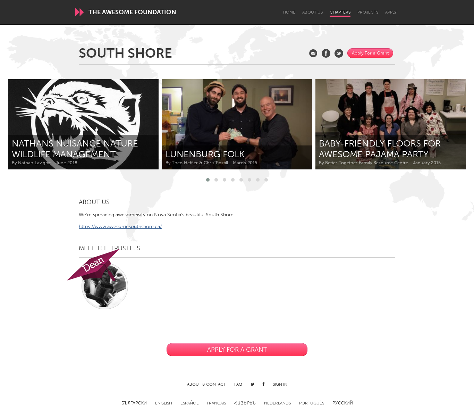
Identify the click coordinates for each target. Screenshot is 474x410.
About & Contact (206, 384)
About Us (312, 12)
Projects (367, 12)
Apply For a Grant (370, 53)
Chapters (340, 12)
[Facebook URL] (326, 53)
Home (289, 12)
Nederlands (277, 403)
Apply (391, 12)
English (163, 403)
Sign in (280, 384)
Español (189, 403)
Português (311, 403)
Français (216, 403)
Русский (342, 403)
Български (134, 403)
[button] (208, 179)
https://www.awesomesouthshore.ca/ (120, 226)
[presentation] (445, 124)
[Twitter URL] (339, 53)
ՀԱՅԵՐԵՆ (245, 403)
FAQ (238, 384)
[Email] (313, 53)
